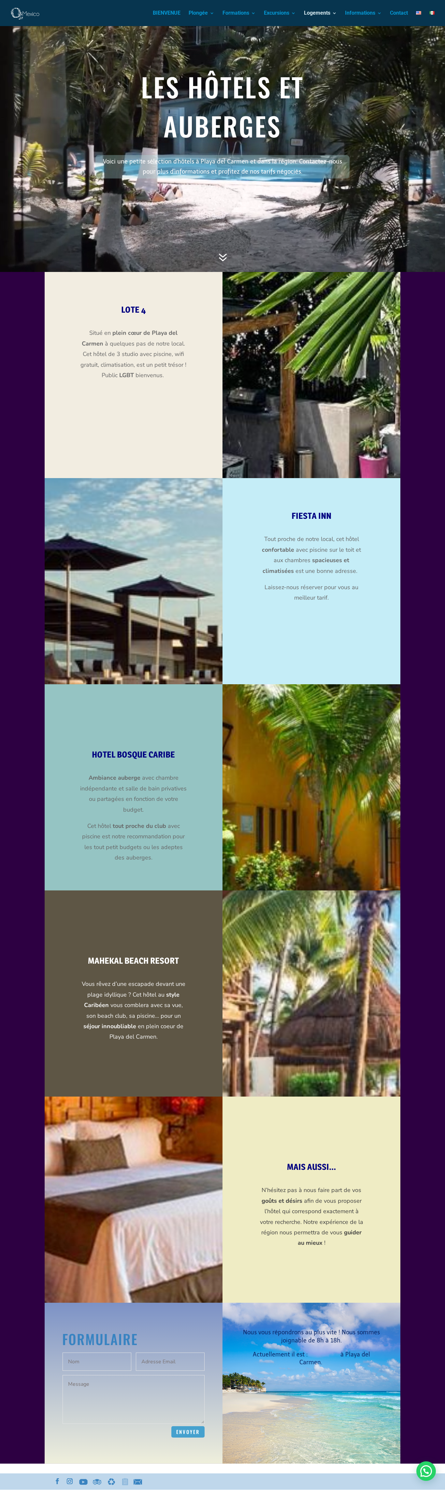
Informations (360, 13)
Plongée (198, 13)
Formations (236, 13)
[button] (426, 1471)
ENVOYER (188, 1431)
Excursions (276, 13)
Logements (317, 13)
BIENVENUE (166, 13)
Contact (399, 13)
